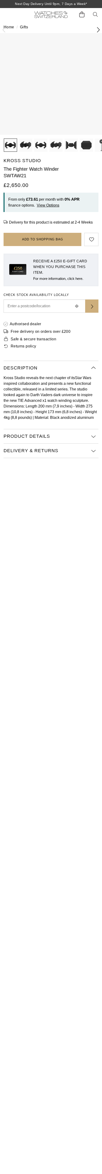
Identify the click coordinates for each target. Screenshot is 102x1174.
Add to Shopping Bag (42, 239)
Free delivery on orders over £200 (40, 331)
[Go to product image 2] (25, 145)
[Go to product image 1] (10, 145)
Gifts (24, 27)
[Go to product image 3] (40, 145)
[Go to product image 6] (86, 145)
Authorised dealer (25, 324)
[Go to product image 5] (71, 145)
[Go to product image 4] (56, 145)
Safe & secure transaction (33, 339)
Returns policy (23, 346)
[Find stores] (91, 306)
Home (9, 27)
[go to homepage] (51, 14)
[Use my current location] (76, 306)
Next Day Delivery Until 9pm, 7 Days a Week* (51, 4)
